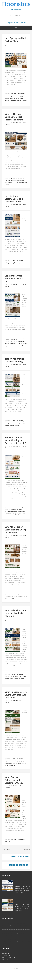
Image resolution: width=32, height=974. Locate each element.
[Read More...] (6, 896)
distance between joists (17, 96)
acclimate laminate (16, 422)
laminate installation (10, 678)
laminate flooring (16, 761)
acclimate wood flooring (11, 511)
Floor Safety (14, 93)
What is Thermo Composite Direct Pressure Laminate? (14, 116)
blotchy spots (14, 262)
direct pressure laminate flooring (13, 180)
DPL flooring (11, 182)
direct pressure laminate (17, 178)
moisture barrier (17, 763)
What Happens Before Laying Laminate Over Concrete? (16, 694)
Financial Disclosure (15, 967)
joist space (16, 100)
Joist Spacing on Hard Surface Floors (15, 39)
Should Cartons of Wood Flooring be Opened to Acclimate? (15, 440)
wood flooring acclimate (19, 515)
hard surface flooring (16, 341)
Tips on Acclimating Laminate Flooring (14, 360)
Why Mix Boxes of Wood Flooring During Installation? (15, 529)
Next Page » (27, 849)
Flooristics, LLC (16, 5)
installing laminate (16, 676)
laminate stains (22, 263)
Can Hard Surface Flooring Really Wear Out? (15, 278)
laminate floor (18, 182)
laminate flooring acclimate (12, 425)
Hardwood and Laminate (17, 177)
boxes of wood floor (16, 594)
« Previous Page (6, 849)
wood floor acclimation (15, 513)
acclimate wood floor (16, 509)
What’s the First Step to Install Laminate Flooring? (15, 613)
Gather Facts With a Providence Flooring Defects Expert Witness (22, 882)
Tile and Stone (19, 95)
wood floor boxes (19, 596)
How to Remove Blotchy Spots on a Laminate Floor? (14, 198)
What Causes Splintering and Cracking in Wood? (14, 780)
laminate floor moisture (20, 423)
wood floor (11, 596)
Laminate (23, 676)
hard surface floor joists (14, 98)
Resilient (12, 95)
